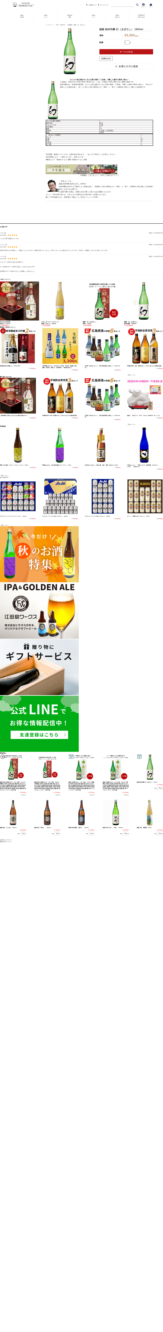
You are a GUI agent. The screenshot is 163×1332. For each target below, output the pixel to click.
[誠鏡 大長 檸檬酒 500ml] (150, 812)
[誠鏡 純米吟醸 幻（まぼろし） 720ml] (150, 767)
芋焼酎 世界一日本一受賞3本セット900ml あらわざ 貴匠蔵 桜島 (144, 366)
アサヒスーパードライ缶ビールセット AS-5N (54, 516)
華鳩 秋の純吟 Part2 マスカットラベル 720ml (14, 465)
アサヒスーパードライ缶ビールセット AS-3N (97, 516)
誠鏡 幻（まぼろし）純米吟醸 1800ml (131, 322)
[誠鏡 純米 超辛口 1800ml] (47, 812)
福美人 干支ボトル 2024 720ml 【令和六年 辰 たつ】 (143, 415)
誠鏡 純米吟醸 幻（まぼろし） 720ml (147, 782)
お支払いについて (5, 840)
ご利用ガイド (92, 5)
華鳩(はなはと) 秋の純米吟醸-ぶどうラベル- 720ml (56, 465)
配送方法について (5, 841)
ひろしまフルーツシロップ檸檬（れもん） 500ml (50, 322)
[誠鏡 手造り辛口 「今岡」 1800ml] (116, 812)
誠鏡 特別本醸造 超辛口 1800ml (78, 827)
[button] (135, 302)
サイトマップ (104, 5)
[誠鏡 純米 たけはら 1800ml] (13, 812)
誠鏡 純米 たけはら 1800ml (8, 827)
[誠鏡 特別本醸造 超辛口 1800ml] (81, 812)
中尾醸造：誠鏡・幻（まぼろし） (76, 25)
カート (151, 6)
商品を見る (23, 795)
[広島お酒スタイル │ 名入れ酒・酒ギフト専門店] (23, 6)
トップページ (49, 25)
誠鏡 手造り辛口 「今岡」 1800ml (113, 827)
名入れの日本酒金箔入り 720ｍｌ (5, 322)
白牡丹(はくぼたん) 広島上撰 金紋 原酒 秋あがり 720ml (101, 465)
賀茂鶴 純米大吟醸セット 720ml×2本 (10, 366)
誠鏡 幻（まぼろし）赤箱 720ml (90, 322)
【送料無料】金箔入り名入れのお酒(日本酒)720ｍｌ (14, 415)
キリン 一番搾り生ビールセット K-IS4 (138, 516)
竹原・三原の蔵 (60, 25)
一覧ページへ (131, 375)
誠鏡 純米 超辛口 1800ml (42, 827)
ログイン (143, 6)
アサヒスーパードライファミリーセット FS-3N (13, 516)
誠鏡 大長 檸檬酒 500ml (144, 827)
